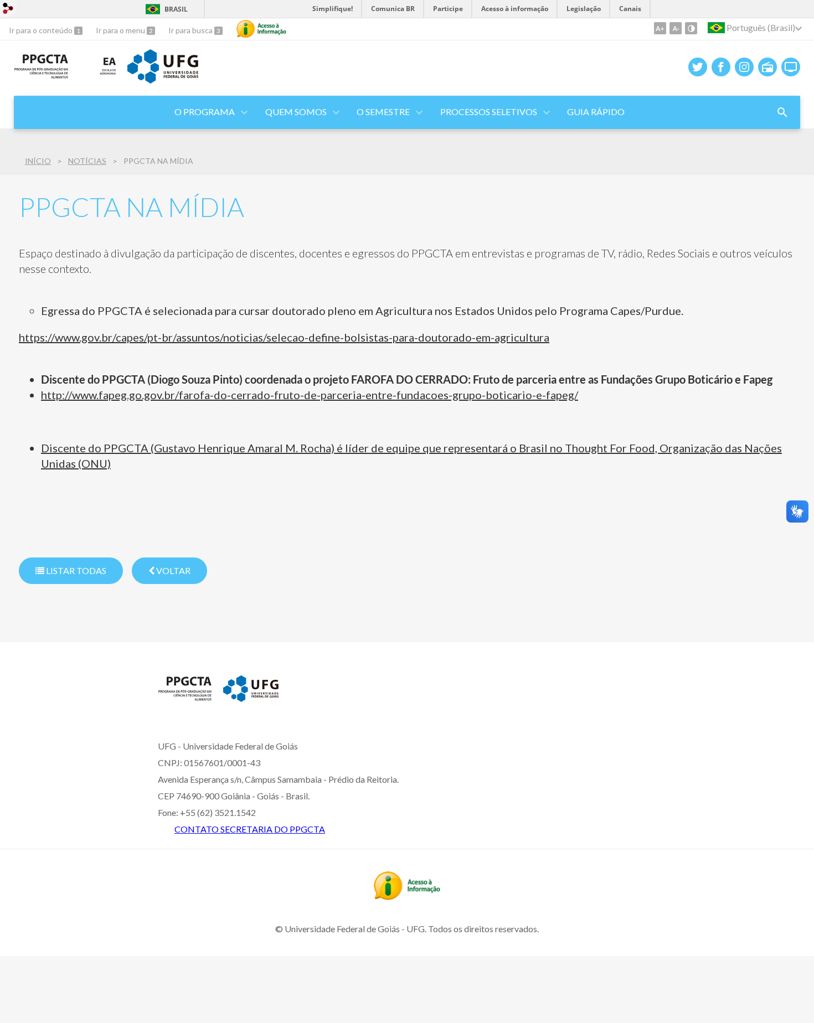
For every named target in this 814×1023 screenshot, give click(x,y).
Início (38, 161)
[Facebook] (721, 67)
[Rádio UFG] (767, 67)
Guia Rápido (596, 111)
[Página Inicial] (41, 75)
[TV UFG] (790, 67)
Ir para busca (191, 30)
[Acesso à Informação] (261, 28)
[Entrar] (8, 9)
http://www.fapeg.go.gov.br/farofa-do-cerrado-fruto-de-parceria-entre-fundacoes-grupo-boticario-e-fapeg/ (309, 394)
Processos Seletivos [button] (488, 111)
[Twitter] (697, 67)
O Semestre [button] (383, 111)
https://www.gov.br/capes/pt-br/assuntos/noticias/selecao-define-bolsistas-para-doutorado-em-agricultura (284, 337)
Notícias (87, 161)
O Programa (204, 111)
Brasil (176, 9)
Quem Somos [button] (296, 111)
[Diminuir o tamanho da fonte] (675, 28)
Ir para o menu (121, 30)
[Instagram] (744, 67)
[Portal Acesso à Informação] (407, 896)
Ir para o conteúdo (41, 30)
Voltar (172, 570)
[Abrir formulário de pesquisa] (782, 112)
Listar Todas (75, 570)
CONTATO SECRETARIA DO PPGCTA (249, 829)
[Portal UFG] (162, 80)
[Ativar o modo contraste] (691, 28)
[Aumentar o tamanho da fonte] (660, 28)
